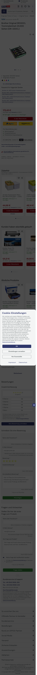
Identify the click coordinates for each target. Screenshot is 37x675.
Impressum (12, 362)
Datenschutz (23, 362)
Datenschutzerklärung (8, 342)
